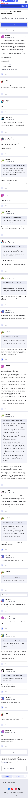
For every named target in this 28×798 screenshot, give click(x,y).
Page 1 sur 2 (15, 30)
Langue (6, 792)
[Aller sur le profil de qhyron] (2, 556)
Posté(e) (9, 37)
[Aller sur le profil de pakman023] (2, 670)
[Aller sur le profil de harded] (2, 36)
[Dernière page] (26, 30)
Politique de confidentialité (16, 792)
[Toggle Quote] (3, 165)
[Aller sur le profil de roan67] (2, 491)
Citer (6, 74)
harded (4, 17)
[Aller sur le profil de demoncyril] (2, 118)
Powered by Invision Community (14, 795)
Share (7, 776)
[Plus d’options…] (25, 36)
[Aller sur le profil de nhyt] (2, 635)
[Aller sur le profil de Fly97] (2, 81)
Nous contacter (11, 794)
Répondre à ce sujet (14, 24)
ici (10, 64)
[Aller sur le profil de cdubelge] (2, 311)
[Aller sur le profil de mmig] (2, 101)
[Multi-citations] (2, 74)
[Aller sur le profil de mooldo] (2, 160)
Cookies (18, 794)
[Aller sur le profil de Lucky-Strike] (2, 138)
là (6, 51)
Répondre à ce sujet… (9, 768)
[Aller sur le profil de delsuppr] (2, 731)
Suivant (22, 30)
